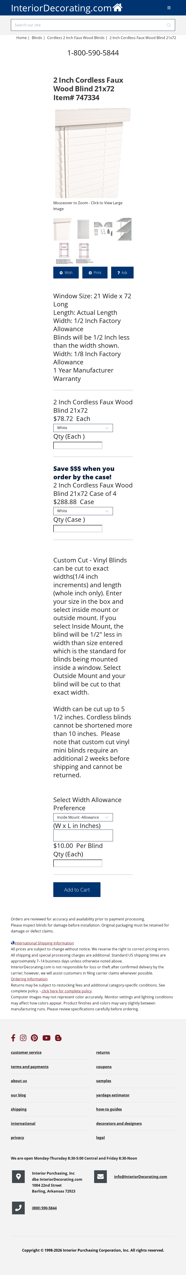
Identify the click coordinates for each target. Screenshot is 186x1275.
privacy (17, 1137)
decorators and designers (119, 1123)
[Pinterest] (34, 1039)
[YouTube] (46, 1039)
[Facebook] (13, 1039)
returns (103, 1052)
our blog (18, 1095)
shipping (19, 1109)
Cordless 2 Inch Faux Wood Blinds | (77, 37)
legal (100, 1137)
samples (103, 1080)
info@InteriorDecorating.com (140, 1176)
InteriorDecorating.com (61, 7)
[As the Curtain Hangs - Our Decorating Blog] (58, 1039)
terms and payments (30, 1066)
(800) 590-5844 (44, 1207)
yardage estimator (113, 1095)
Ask (124, 272)
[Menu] (169, 7)
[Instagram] (23, 1039)
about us (19, 1080)
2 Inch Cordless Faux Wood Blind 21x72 (143, 37)
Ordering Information (29, 979)
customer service (26, 1052)
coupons (104, 1066)
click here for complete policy (66, 991)
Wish (68, 272)
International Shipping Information (44, 943)
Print (97, 272)
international (23, 1123)
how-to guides (109, 1109)
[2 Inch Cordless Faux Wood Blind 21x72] (93, 152)
